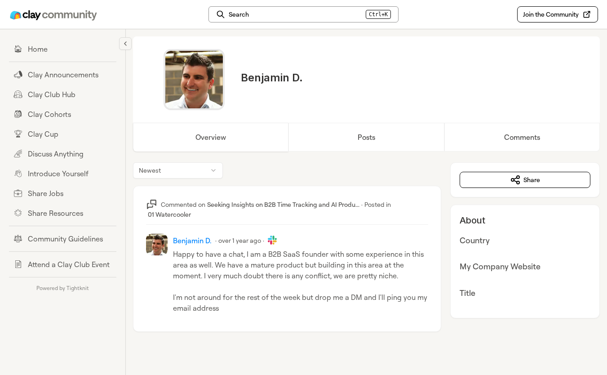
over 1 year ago (239, 240)
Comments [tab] (522, 137)
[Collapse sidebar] (125, 43)
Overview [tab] (210, 137)
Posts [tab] (366, 137)
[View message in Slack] (272, 240)
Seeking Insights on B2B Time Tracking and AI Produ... (283, 204)
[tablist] (366, 137)
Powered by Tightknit (62, 288)
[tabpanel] (366, 256)
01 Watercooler (169, 214)
